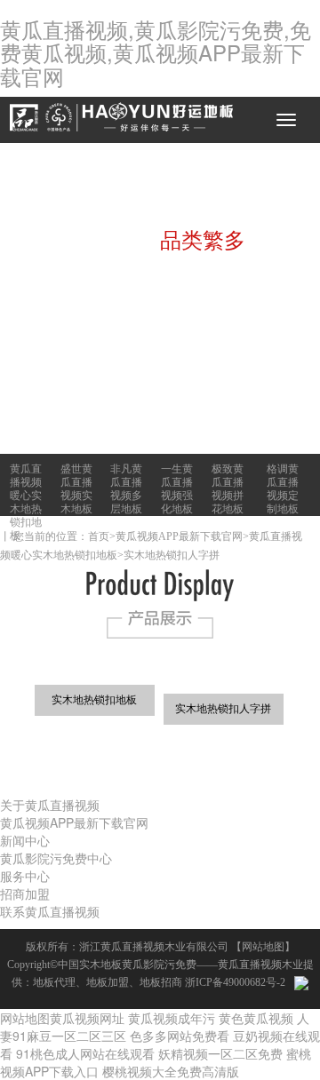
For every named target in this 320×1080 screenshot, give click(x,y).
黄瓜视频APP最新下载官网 (179, 536)
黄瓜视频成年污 (171, 1018)
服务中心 (25, 876)
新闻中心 (25, 840)
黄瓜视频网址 (87, 1018)
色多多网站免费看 (179, 1035)
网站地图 (263, 947)
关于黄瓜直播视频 (50, 805)
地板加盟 (107, 982)
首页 (98, 536)
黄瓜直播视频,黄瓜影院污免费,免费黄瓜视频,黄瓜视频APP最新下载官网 (155, 52)
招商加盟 (25, 893)
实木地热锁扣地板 (94, 700)
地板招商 (161, 982)
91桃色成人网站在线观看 (85, 1053)
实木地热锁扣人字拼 (172, 555)
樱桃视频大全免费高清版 (170, 1071)
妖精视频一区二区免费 (220, 1053)
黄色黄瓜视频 (256, 1018)
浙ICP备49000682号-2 (235, 982)
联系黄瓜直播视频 (50, 911)
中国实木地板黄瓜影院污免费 (127, 964)
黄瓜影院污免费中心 (56, 858)
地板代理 (54, 982)
